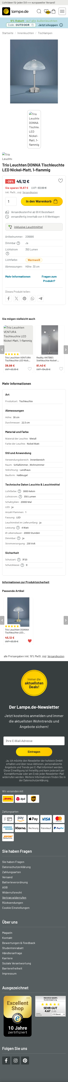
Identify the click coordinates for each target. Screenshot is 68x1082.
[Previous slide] (27, 129)
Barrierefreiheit (12, 968)
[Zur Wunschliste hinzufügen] (60, 180)
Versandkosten (30, 192)
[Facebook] (8, 298)
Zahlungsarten (11, 872)
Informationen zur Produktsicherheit (25, 582)
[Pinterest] (24, 298)
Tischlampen (45, 33)
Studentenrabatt (13, 948)
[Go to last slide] (2, 349)
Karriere (7, 958)
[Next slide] (41, 129)
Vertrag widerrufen (14, 897)
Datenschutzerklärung (35, 780)
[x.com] (16, 298)
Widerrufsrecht (12, 892)
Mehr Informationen (17, 276)
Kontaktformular (13, 773)
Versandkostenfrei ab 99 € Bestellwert (32, 212)
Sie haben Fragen (13, 861)
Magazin (7, 932)
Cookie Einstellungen (16, 907)
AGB (5, 887)
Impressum (9, 973)
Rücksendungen (12, 902)
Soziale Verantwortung (16, 963)
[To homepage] (15, 11)
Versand (7, 877)
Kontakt (7, 937)
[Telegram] (40, 298)
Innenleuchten (25, 33)
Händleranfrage (12, 953)
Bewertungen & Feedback (18, 942)
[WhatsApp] (32, 298)
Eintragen (34, 751)
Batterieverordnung (15, 882)
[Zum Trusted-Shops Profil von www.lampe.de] (34, 1016)
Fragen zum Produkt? (49, 278)
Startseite (7, 33)
